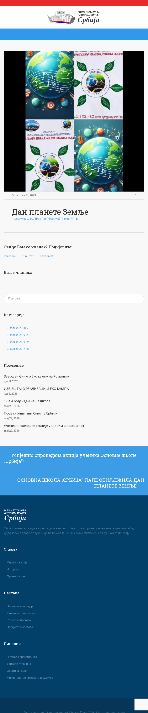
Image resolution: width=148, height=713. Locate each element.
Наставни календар (20, 606)
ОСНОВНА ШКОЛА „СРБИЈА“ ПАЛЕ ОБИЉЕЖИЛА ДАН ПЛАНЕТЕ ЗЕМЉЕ (80, 483)
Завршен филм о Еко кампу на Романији (37, 376)
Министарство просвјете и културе (30, 678)
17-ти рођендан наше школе (27, 401)
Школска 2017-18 (18, 349)
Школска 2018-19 (18, 342)
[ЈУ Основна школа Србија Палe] (74, 17)
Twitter (28, 256)
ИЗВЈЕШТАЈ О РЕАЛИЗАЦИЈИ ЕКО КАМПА (36, 388)
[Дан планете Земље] (74, 121)
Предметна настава (20, 627)
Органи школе (16, 576)
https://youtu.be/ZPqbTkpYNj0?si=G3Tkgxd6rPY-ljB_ (46, 219)
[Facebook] (74, 705)
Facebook (10, 256)
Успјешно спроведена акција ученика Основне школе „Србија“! (70, 458)
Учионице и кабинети (21, 613)
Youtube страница (19, 664)
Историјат (13, 569)
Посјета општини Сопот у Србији (31, 413)
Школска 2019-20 (18, 335)
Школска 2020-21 (18, 328)
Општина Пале (17, 671)
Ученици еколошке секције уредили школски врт (44, 425)
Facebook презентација (22, 657)
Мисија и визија (17, 562)
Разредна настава (19, 620)
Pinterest (46, 256)
